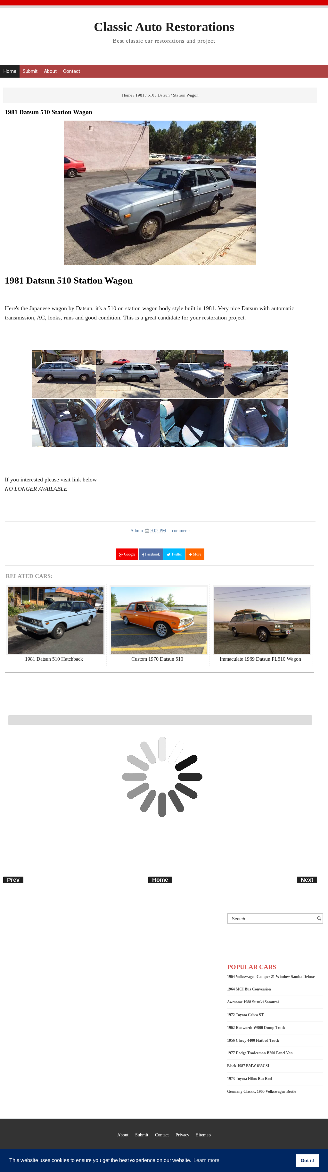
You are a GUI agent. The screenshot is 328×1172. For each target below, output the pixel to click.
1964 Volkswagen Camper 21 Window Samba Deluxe (271, 976)
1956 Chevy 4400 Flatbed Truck (253, 1040)
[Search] (320, 921)
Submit (30, 71)
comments (181, 530)
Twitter (176, 554)
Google (129, 554)
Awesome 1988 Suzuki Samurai (253, 1002)
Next (307, 880)
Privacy (182, 1134)
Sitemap (203, 1134)
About (50, 71)
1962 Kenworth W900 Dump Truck (256, 1027)
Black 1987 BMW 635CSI (248, 1066)
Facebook (152, 554)
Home (9, 71)
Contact (71, 71)
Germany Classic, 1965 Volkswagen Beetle (261, 1091)
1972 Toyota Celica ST (245, 1015)
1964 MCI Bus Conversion (249, 989)
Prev (13, 880)
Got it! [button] (308, 1160)
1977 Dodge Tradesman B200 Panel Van (260, 1053)
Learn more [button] (206, 1160)
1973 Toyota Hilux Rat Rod (249, 1078)
